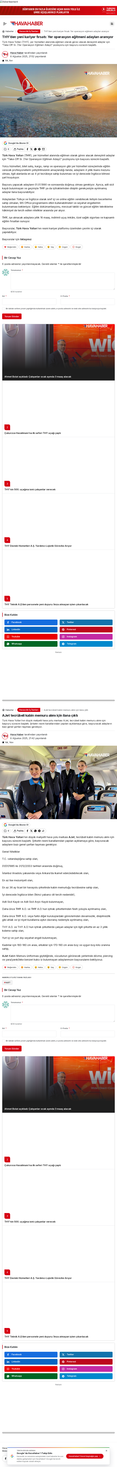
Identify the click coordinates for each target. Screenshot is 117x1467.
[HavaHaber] (26, 23)
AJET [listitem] (7, 982)
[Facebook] (5, 1458)
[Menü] (5, 24)
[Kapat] (113, 9)
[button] (112, 24)
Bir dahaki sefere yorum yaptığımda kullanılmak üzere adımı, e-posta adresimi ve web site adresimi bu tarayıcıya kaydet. (56, 308)
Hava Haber (17, 52)
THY (28, 155)
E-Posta (65, 296)
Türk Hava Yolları (13, 155)
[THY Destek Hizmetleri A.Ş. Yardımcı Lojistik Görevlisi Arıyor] (58, 521)
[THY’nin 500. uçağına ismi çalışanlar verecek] (58, 465)
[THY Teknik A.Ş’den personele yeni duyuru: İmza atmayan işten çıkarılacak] (58, 579)
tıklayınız (26, 239)
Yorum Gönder (12, 316)
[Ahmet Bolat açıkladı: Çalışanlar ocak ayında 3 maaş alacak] (58, 352)
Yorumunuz (17, 270)
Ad (4, 296)
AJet (72, 837)
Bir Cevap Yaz (12, 257)
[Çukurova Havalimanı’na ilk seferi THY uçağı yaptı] (58, 408)
